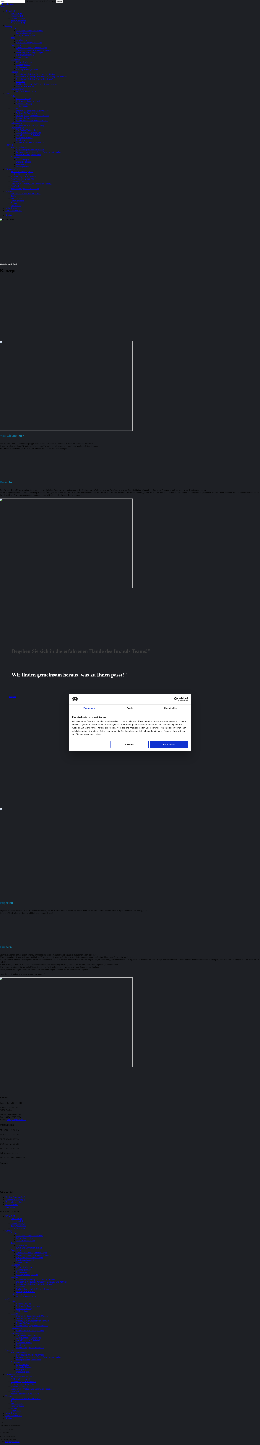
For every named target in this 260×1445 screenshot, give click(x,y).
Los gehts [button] (12, 697)
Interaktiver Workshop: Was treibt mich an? (34, 1284)
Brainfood (20, 1287)
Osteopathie (21, 1369)
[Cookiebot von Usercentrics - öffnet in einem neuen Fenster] (176, 699)
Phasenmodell (17, 1221)
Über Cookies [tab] (170, 708)
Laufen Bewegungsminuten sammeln (32, 1325)
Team (13, 1401)
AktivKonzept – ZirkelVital (28, 1340)
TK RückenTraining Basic (27, 1335)
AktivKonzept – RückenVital (28, 1338)
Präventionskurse (18, 1333)
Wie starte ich (16, 1218)
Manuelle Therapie (24, 1367)
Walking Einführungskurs (27, 1318)
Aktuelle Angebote (13, 1413)
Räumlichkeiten (17, 1406)
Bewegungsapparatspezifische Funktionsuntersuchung (39, 1357)
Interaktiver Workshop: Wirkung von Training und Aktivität (41, 1282)
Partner (14, 1408)
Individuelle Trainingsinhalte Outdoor (32, 1316)
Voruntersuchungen (19, 1352)
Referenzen (16, 1411)
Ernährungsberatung (25, 1260)
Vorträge (14, 1277)
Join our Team (17, 1403)
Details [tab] (130, 708)
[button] (2, 6)
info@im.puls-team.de (16, 1119)
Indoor (14, 1301)
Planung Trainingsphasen (27, 1274)
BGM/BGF (10, 1216)
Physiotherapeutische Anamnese (30, 1355)
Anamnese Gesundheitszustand (29, 1235)
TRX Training (22, 1311)
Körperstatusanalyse (24, 1238)
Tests (13, 1243)
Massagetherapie (23, 1372)
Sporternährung (23, 1262)
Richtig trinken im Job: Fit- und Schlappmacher (36, 1289)
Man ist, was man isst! (25, 1291)
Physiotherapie (22, 1364)
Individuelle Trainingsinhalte (28, 1306)
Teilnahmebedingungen (15, 1200)
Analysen (15, 1233)
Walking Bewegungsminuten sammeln (32, 1321)
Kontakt (8, 1418)
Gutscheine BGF (18, 1228)
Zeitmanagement (23, 1272)
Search (59, 1)
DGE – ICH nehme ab (26, 1296)
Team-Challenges (18, 1226)
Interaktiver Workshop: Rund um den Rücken (35, 1279)
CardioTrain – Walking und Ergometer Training (31, 1389)
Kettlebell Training (24, 1308)
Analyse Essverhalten (25, 1240)
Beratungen (16, 1250)
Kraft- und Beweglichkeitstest (29, 1248)
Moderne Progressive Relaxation (30, 1347)
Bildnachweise (11, 1204)
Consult (8, 1231)
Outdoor (14, 1313)
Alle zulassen (168, 744)
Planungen (15, 1265)
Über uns (9, 1396)
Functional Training (24, 1342)
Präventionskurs (18, 1294)
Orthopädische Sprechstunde (28, 1360)
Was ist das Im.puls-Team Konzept (25, 1398)
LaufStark (20, 1345)
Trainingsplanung (23, 1270)
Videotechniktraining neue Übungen (31, 1252)
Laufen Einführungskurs (26, 1323)
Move (7, 1299)
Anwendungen (17, 1362)
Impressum (10, 1207)
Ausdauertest (21, 1245)
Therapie (9, 1350)
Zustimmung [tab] (89, 708)
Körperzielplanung (24, 1267)
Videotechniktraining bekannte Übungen (33, 1255)
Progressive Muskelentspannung (30, 1330)
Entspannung (16, 1328)
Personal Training (23, 1304)
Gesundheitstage (18, 1223)
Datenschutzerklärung (14, 1202)
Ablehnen (129, 744)
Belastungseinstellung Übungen (29, 1257)
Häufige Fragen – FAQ (15, 1197)
